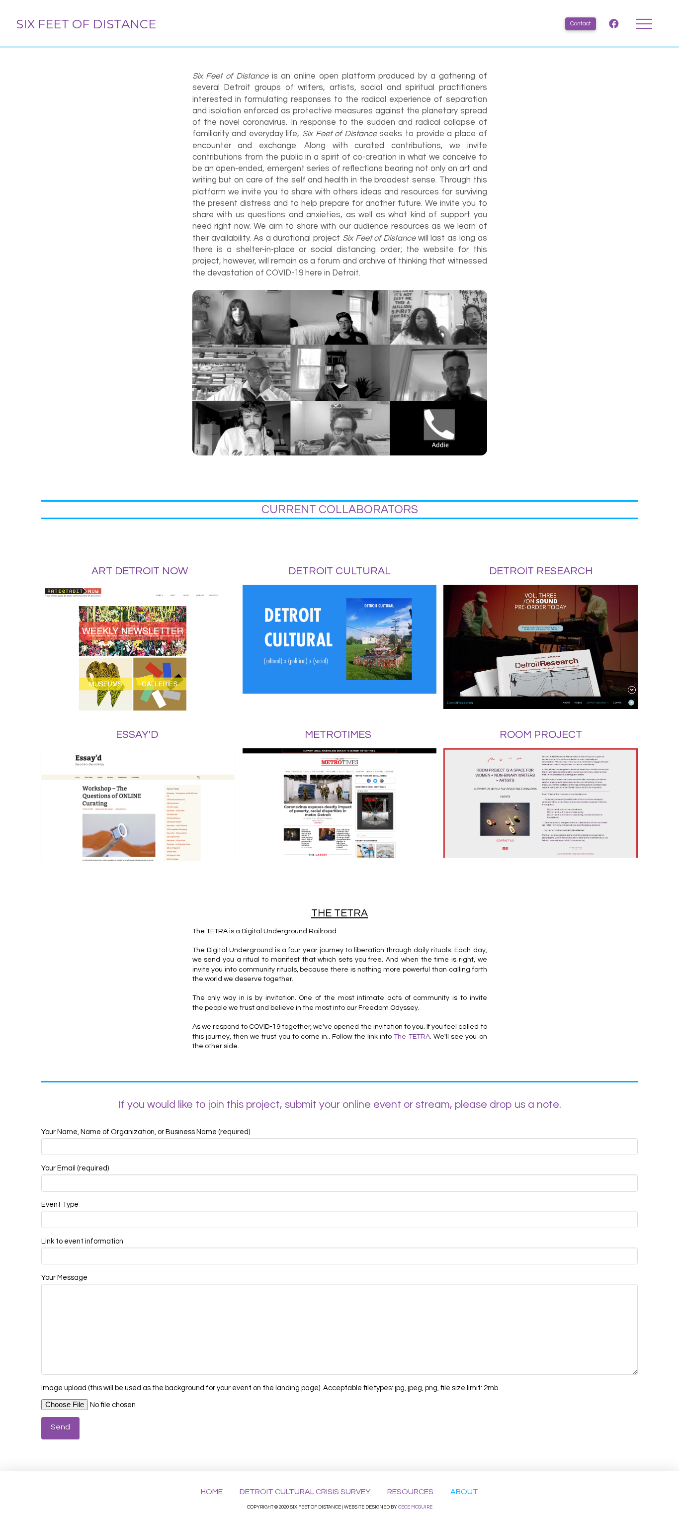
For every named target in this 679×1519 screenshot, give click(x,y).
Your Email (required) (75, 1168)
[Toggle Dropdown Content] (644, 24)
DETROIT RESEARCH (541, 571)
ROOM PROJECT (541, 734)
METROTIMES (338, 734)
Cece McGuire (415, 1507)
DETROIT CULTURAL (339, 571)
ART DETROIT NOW (139, 571)
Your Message (64, 1277)
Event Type (60, 1204)
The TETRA (411, 1036)
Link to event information (82, 1241)
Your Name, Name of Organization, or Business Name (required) (145, 1132)
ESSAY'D (137, 734)
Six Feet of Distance (86, 23)
